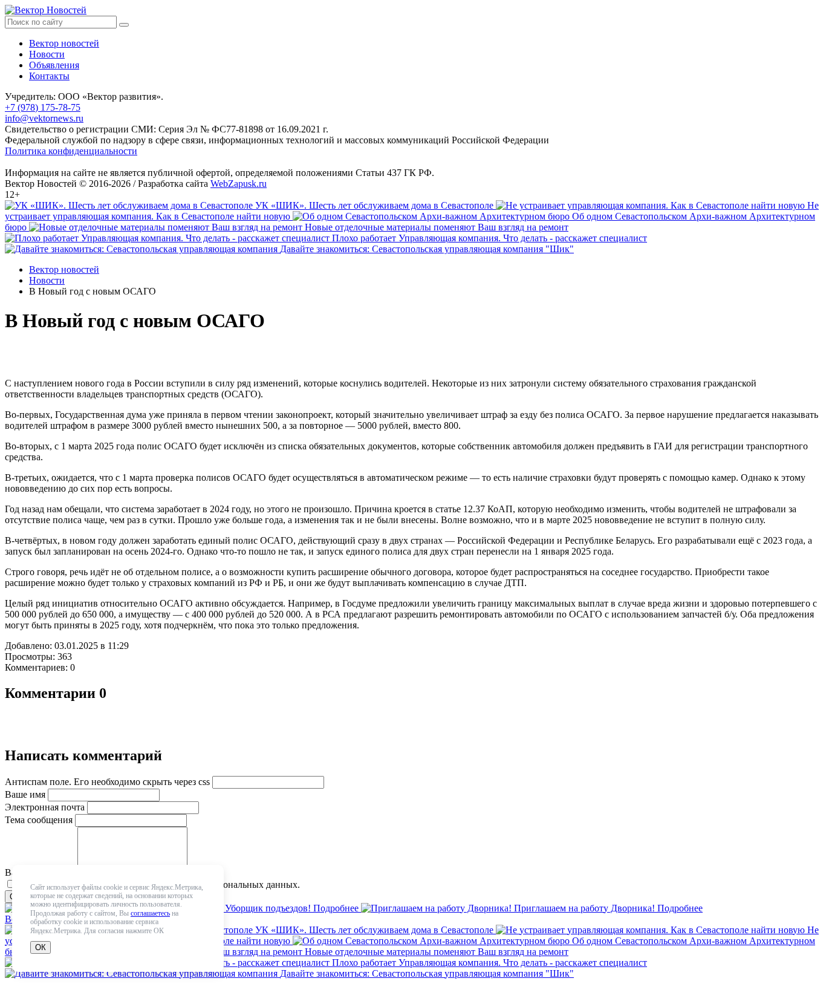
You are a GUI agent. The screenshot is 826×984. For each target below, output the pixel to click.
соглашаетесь (150, 913)
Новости (47, 54)
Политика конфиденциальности (71, 151)
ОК (40, 947)
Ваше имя (25, 794)
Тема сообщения (39, 820)
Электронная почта (45, 807)
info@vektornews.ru (44, 118)
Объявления (54, 65)
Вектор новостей (64, 43)
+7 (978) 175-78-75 (42, 107)
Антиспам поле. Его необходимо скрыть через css (107, 782)
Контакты (49, 76)
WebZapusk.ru (238, 183)
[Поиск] (124, 25)
